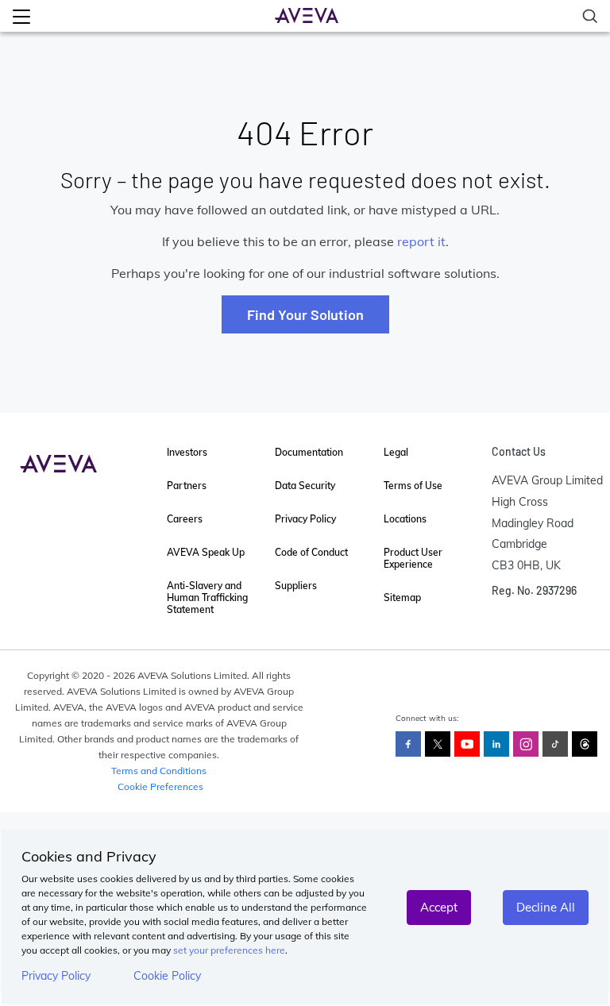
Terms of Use (413, 485)
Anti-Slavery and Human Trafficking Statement (207, 597)
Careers (185, 519)
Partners (187, 485)
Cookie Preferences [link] (160, 786)
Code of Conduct (311, 552)
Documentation (309, 452)
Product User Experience (413, 558)
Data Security (305, 485)
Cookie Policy (167, 976)
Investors (187, 452)
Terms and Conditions (159, 771)
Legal (396, 452)
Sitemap (402, 597)
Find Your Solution (305, 314)
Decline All (545, 907)
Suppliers (296, 586)
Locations (405, 519)
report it (421, 241)
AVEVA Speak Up (206, 552)
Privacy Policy (56, 976)
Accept (439, 907)
